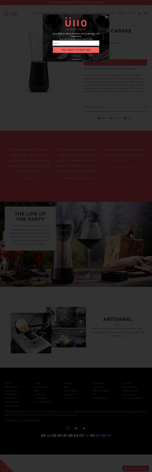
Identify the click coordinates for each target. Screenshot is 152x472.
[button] (106, 17)
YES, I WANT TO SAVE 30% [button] (76, 49)
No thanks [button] (76, 56)
